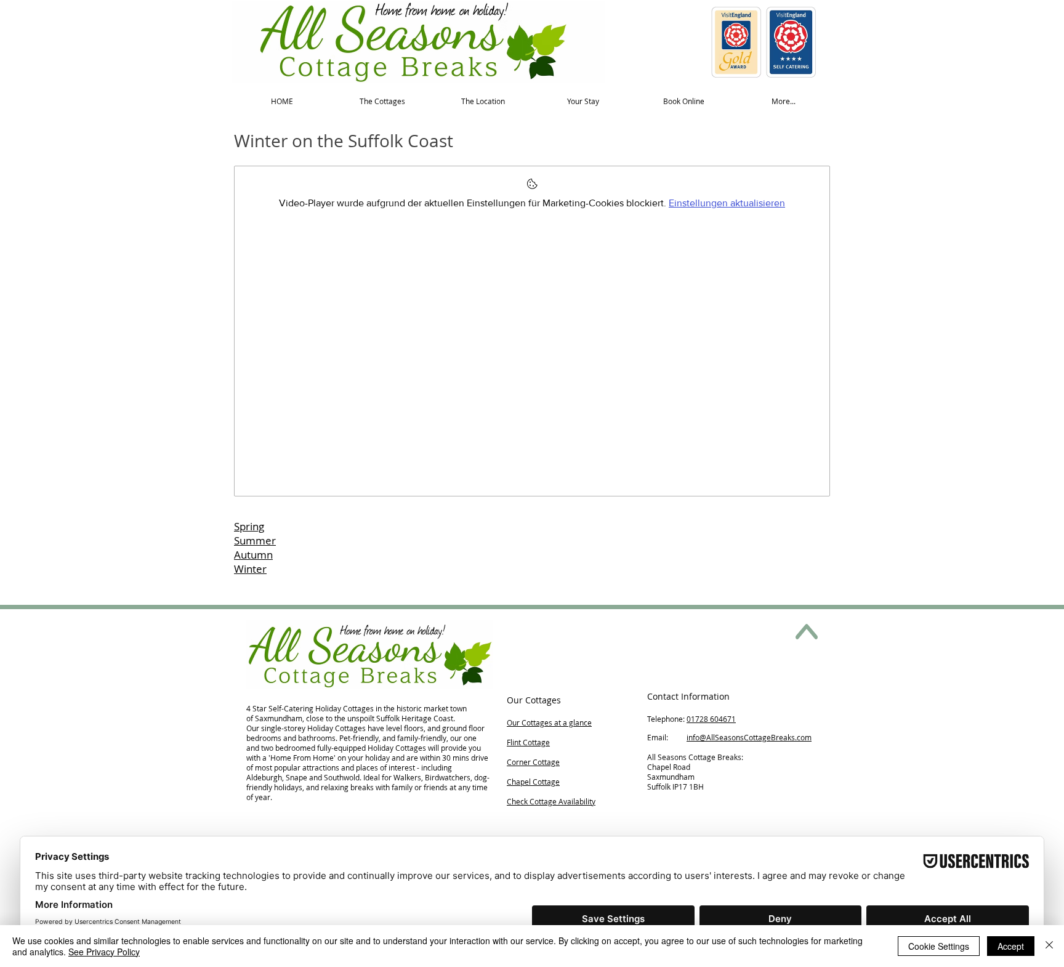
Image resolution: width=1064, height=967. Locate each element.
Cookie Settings (938, 946)
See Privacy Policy (104, 951)
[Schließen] (1049, 946)
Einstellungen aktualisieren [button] (727, 203)
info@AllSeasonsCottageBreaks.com (749, 737)
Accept (1010, 946)
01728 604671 (711, 719)
